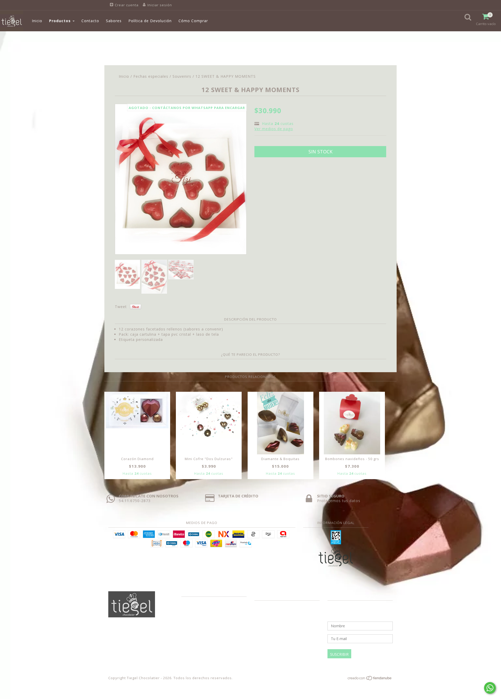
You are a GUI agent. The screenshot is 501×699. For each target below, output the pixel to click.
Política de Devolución (150, 20)
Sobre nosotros (195, 601)
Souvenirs (181, 76)
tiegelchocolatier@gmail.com (288, 613)
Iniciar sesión (159, 5)
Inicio (37, 20)
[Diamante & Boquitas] (280, 423)
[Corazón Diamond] (137, 410)
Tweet (121, 306)
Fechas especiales (150, 76)
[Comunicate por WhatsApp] (490, 688)
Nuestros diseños (197, 609)
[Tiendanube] (370, 679)
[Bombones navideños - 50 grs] (352, 423)
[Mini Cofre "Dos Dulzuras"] (209, 415)
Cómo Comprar (193, 20)
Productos (60, 20)
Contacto (90, 20)
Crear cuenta (127, 5)
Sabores (114, 20)
